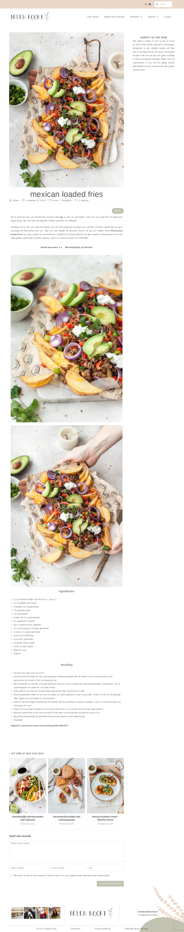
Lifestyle (151, 17)
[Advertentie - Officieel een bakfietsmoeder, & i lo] (30, 913)
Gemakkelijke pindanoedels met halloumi (27, 818)
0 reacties (84, 200)
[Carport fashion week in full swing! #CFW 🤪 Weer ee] (42, 913)
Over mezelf (93, 17)
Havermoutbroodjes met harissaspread (66, 818)
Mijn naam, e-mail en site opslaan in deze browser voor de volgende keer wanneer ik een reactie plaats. (62, 875)
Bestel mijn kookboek (114, 17)
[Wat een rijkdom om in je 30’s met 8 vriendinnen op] (17, 913)
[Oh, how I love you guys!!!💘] (54, 913)
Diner (55, 200)
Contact (167, 17)
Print (118, 211)
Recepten (134, 17)
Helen (16, 200)
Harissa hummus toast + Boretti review (105, 818)
